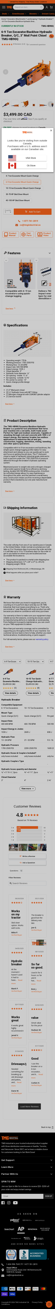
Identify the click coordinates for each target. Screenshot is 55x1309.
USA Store (31, 158)
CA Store (31, 165)
